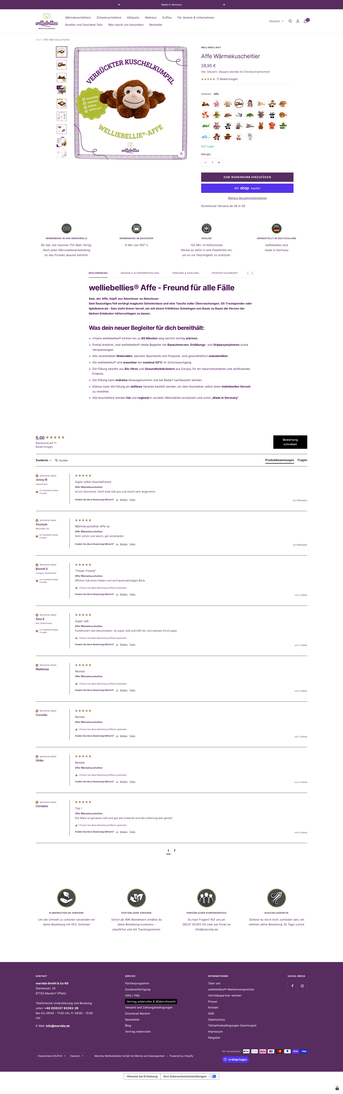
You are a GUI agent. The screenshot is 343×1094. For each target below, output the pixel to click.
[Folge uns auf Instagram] (302, 986)
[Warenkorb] (305, 21)
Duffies (167, 17)
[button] (168, 851)
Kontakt (213, 1007)
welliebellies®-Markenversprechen (231, 989)
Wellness (150, 17)
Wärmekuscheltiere (78, 17)
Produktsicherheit (225, 273)
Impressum (215, 1031)
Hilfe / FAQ (132, 995)
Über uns (214, 983)
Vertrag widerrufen (138, 1031)
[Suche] (290, 21)
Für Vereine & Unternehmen (196, 17)
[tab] (279, 461)
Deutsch (274, 21)
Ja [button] (117, 499)
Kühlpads (133, 17)
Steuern (224, 71)
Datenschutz (216, 1019)
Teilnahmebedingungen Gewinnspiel (232, 1025)
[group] (54, 438)
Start (38, 39)
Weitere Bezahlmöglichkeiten (247, 198)
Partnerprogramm (137, 983)
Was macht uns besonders (126, 24)
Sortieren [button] (42, 460)
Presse (212, 1001)
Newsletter (132, 1019)
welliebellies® (211, 47)
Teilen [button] (132, 499)
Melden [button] (124, 499)
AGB (211, 1013)
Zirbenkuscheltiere (108, 17)
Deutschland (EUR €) (50, 1055)
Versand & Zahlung (185, 273)
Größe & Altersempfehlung (140, 273)
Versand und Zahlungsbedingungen (148, 1007)
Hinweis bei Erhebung (142, 1076)
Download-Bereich (137, 1013)
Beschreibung (98, 273)
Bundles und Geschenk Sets (84, 24)
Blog (128, 1025)
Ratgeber (214, 1037)
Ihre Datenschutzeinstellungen (185, 1076)
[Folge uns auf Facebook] (292, 986)
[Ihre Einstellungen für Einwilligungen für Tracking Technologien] (337, 1088)
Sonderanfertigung (137, 989)
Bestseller (155, 24)
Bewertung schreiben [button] (290, 442)
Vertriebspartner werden (224, 995)
